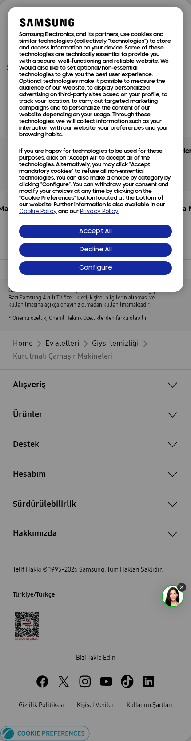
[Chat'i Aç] (173, 596)
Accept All (95, 231)
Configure (95, 268)
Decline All (96, 249)
